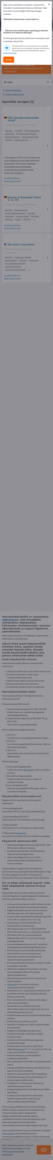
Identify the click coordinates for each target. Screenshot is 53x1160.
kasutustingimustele (10, 53)
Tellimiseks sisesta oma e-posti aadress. (21, 19)
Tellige (8, 60)
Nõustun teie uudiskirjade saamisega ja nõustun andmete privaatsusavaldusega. (25, 31)
